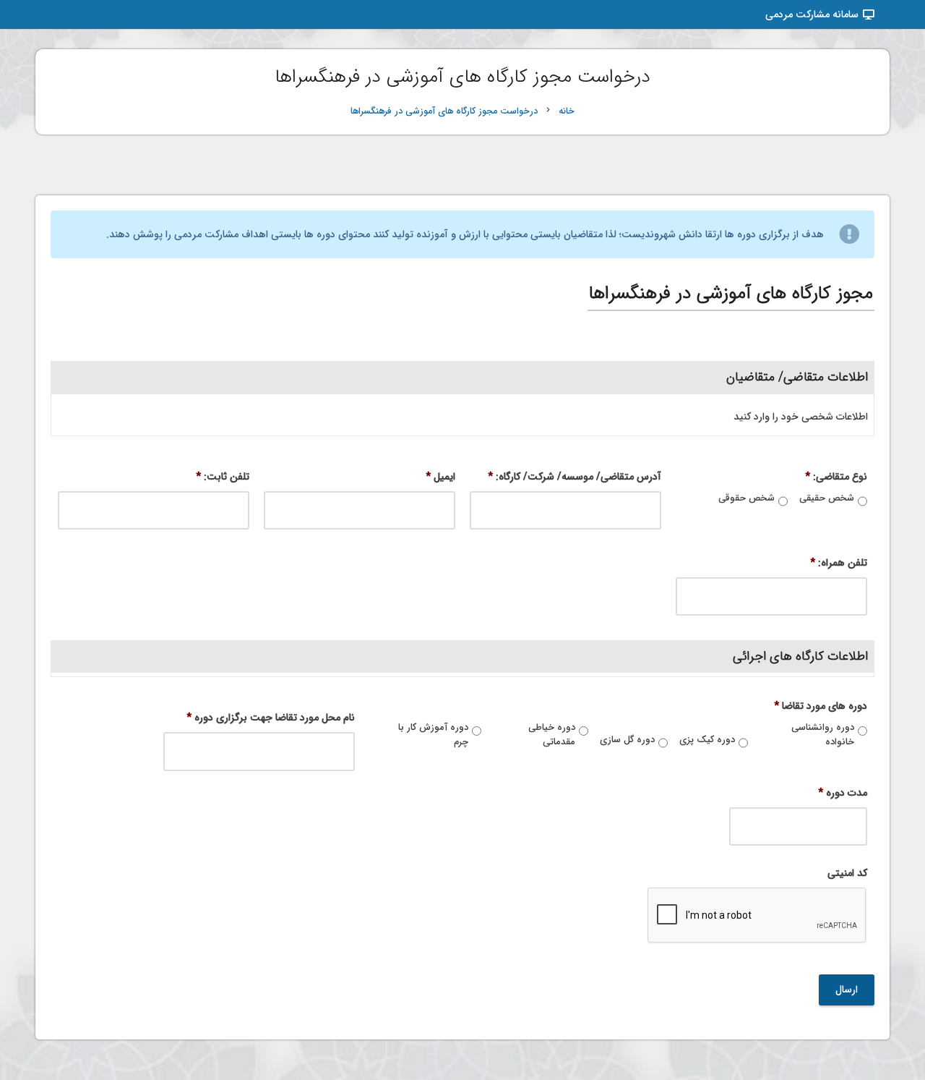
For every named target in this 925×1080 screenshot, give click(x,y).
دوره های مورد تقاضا (820, 706)
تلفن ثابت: (222, 476)
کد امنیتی (847, 873)
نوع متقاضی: (836, 476)
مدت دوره (842, 792)
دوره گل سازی (627, 740)
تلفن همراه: (838, 562)
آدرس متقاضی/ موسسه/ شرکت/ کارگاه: (574, 476)
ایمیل (440, 476)
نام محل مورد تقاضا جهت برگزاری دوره (270, 717)
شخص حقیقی (826, 498)
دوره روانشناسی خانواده (822, 734)
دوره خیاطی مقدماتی (551, 734)
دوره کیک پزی (707, 740)
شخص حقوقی (746, 498)
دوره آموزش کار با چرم (433, 734)
